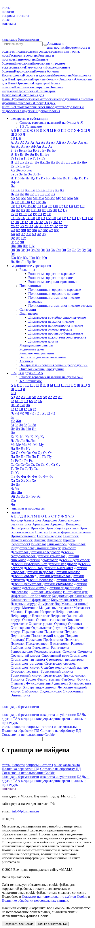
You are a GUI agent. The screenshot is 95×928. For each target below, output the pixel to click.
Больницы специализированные (52, 281)
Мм (41, 198)
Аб (22, 142)
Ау (28, 146)
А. (12, 142)
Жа (13, 170)
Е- (12, 417)
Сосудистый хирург (26, 655)
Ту (50, 222)
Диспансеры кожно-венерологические (57, 337)
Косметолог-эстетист (66, 600)
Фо (34, 230)
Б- (12, 150)
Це (13, 238)
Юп (38, 258)
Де (37, 162)
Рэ (44, 214)
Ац (38, 146)
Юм (25, 258)
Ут (61, 226)
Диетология (23, 63)
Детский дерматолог (42, 560)
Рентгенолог (60, 647)
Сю (90, 218)
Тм (36, 222)
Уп (46, 226)
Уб (13, 226)
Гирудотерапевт (22, 548)
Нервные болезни (45, 79)
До (58, 162)
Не (22, 202)
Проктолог (34, 639)
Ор (61, 206)
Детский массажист (58, 568)
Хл (34, 234)
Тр (46, 222)
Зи (25, 174)
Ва (17, 154)
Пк (33, 210)
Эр (69, 250)
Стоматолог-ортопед (60, 663)
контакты (9, 23)
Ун (41, 226)
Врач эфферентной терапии (70, 532)
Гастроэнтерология (23, 55)
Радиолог (78, 643)
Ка (13, 190)
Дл (53, 162)
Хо (39, 234)
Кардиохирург (63, 596)
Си (32, 218)
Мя (76, 198)
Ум (36, 226)
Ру (35, 214)
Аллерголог (33, 520)
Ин (59, 178)
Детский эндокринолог (64, 588)
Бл (30, 150)
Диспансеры (28, 313)
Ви (32, 154)
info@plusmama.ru (25, 811)
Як (13, 262)
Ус (56, 226)
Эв (18, 250)
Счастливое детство (51, 107)
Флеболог (68, 679)
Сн (53, 218)
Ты (55, 222)
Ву (47, 154)
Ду (68, 162)
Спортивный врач (55, 655)
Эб (13, 250)
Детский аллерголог (44, 552)
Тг (22, 222)
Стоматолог (78, 655)
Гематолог (71, 536)
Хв (18, 234)
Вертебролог (20, 528)
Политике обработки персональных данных (35, 900)
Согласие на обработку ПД (60, 730)
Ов (18, 206)
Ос (66, 206)
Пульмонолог (60, 643)
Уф (66, 226)
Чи (22, 242)
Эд (28, 250)
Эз (32, 250)
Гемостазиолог (22, 540)
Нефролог (58, 616)
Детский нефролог (39, 572)
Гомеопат (69, 548)
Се (28, 218)
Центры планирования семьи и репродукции (53, 365)
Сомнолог (85, 651)
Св (23, 218)
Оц (82, 206)
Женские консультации (36, 353)
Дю (84, 162)
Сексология (25, 103)
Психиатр (72, 639)
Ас (18, 146)
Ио (65, 178)
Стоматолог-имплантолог (65, 659)
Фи (23, 230)
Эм (53, 250)
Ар (13, 146)
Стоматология (25, 107)
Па (13, 210)
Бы (49, 150)
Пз (23, 210)
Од (23, 206)
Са (13, 218)
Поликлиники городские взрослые (54, 289)
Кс (47, 190)
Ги (21, 158)
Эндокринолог (51, 691)
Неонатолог (41, 616)
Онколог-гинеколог (51, 620)
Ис (81, 178)
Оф (76, 206)
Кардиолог (42, 596)
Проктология (27, 91)
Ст (74, 218)
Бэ (54, 150)
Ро (30, 214)
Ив (22, 178)
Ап (86, 142)
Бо (35, 150)
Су (79, 218)
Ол (39, 206)
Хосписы (26, 361)
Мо (47, 198)
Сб (17, 218)
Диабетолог (19, 592)
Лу (37, 194)
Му (58, 198)
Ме (23, 198)
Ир (76, 178)
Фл (29, 230)
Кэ (62, 190)
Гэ (43, 158)
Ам (74, 142)
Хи (28, 234)
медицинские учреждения (41, 719)
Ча (12, 242)
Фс (45, 230)
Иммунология (35, 67)
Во (37, 154)
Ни (27, 202)
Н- (12, 202)
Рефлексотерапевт (48, 651)
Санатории (27, 309)
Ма (18, 198)
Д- (12, 162)
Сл (43, 218)
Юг (19, 258)
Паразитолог (54, 631)
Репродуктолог (22, 651)
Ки (27, 190)
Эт (79, 250)
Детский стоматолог (57, 584)
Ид (33, 178)
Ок (33, 206)
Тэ (60, 222)
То (41, 222)
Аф (33, 146)
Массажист (82, 608)
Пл (38, 210)
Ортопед (60, 624)
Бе (21, 150)
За (12, 174)
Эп (64, 250)
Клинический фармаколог (30, 600)
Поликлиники (30, 285)
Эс (74, 250)
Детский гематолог (50, 556)
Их (18, 182)
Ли (27, 194)
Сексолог (70, 651)
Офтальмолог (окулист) (49, 627)
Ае (43, 142)
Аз (48, 142)
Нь (44, 202)
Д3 (17, 162)
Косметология (12, 75)
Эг (23, 250)
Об (13, 206)
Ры (40, 214)
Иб (17, 178)
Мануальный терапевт (56, 608)
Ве (27, 154)
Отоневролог (20, 627)
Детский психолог (39, 580)
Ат (23, 146)
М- (13, 198)
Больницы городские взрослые (51, 274)
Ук (26, 226)
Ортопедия (24, 83)
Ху (44, 234)
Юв (13, 258)
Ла (17, 194)
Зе (21, 174)
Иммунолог (53, 592)
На (17, 202)
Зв (16, 174)
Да (22, 162)
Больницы (27, 270)
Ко (38, 190)
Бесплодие (17, 51)
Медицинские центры (36, 345)
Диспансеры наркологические (51, 321)
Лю (47, 194)
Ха (13, 234)
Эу (84, 250)
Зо (34, 174)
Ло (32, 194)
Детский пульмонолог (70, 580)
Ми (29, 198)
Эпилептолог (21, 695)
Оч (50, 452)
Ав (27, 142)
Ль (42, 194)
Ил (48, 178)
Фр (40, 230)
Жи (24, 170)
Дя (53, 413)
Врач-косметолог (23, 536)
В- (12, 154)
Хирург (16, 687)
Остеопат (75, 624)
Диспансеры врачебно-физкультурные (57, 317)
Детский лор (33, 568)
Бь (40, 401)
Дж (42, 162)
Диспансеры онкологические (50, 329)
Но (33, 202)
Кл (32, 190)
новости (8, 11)
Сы (84, 218)
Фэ (51, 476)
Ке (22, 190)
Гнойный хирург (48, 548)
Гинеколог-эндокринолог (66, 544)
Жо (29, 170)
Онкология (67, 79)
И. (12, 178)
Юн (32, 258)
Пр (55, 210)
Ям (18, 262)
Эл (48, 250)
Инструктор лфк (75, 592)
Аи (53, 142)
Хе (23, 234)
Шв (19, 246)
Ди (48, 162)
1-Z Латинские (30, 126)
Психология (11, 95)
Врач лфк (38, 528)
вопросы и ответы (15, 15)
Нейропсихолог (67, 612)
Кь (57, 190)
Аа (17, 142)
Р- (12, 214)
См (48, 218)
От (71, 206)
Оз (28, 206)
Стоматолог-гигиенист (28, 659)
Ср (69, 218)
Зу (39, 174)
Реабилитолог (21, 647)
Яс (34, 262)
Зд (21, 425)
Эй (37, 250)
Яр (29, 262)
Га (12, 158)
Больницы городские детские (50, 278)
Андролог (49, 520)
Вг (22, 154)
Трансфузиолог (74, 675)
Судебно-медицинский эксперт (64, 667)
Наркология (23, 79)
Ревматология (44, 99)
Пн (44, 210)
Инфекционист (22, 596)
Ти (31, 222)
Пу (65, 210)
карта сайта (71, 765)
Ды (73, 162)
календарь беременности (20, 39)
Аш (44, 146)
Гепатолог (54, 540)
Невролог (47, 612)
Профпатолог (53, 639)
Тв (17, 222)
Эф (89, 250)
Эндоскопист (73, 691)
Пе (18, 210)
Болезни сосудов (37, 51)
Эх (13, 254)
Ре (21, 214)
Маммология (62, 75)
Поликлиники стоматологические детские (60, 305)
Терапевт (33, 671)
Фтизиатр (18, 683)
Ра (16, 214)
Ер (28, 166)
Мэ (64, 198)
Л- (12, 194)
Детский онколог (67, 572)
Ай (58, 142)
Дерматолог (19, 552)
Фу (56, 230)
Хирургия (26, 111)
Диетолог (36, 592)
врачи (65, 719)
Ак (64, 142)
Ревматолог (41, 647)
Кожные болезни (46, 71)
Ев (13, 166)
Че (17, 242)
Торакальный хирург (26, 675)
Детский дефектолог (74, 560)
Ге (16, 158)
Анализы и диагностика (56, 45)
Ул (31, 226)
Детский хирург (34, 588)
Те (26, 222)
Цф (23, 238)
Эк (43, 250)
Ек (17, 166)
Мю (70, 198)
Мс (52, 198)
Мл (35, 198)
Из (38, 178)
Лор (58, 604)
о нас (6, 19)
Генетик (40, 540)
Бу (44, 150)
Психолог (18, 643)
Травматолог (52, 675)
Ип (70, 178)
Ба (16, 150)
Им (53, 178)
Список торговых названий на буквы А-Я (51, 122)
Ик (43, 178)
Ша (13, 246)
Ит (86, 178)
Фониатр (83, 679)
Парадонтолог (33, 631)
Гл (25, 158)
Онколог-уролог (41, 624)
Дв (27, 162)
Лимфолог (46, 604)
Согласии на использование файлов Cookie (54, 896)
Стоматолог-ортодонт (27, 663)
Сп (64, 218)
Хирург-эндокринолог (40, 687)
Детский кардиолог (62, 564)
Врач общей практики (62, 528)
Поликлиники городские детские (53, 293)
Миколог (17, 612)
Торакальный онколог (57, 671)
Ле (22, 194)
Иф (13, 182)
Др (63, 162)
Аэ (50, 146)
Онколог (28, 620)
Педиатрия (41, 83)
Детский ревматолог (26, 584)
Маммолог (30, 608)
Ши (25, 246)
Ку (52, 190)
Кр (42, 190)
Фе (18, 230)
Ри (25, 214)
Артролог (57, 524)
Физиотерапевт (49, 679)
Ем (22, 166)
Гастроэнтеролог (49, 536)
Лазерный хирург (24, 604)
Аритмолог (40, 524)
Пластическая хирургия (31, 87)
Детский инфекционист (29, 564)
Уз (22, 226)
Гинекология (26, 59)
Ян (23, 262)
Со (59, 218)
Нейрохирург (21, 616)
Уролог (31, 679)
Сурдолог (18, 671)
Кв (17, 190)
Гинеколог (38, 544)
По (49, 210)
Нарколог (32, 612)
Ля (53, 194)
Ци (18, 238)
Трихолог (18, 679)
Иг (28, 178)
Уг (17, 226)
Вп (42, 154)
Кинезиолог (83, 596)
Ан (80, 142)
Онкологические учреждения (41, 369)
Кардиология (24, 71)
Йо (13, 186)
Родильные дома (31, 349)
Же (18, 170)
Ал (69, 142)
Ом (44, 206)
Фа (13, 230)
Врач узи (41, 532)
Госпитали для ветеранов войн (42, 357)
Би (25, 150)
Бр (39, 150)
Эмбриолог (30, 691)
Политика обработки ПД (20, 730)
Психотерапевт (37, 643)
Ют (44, 258)
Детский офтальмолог (53, 576)
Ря (49, 214)
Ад (38, 142)
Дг (32, 162)
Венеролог (74, 524)
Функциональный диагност (47, 683)
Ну (38, 202)
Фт (51, 230)
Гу (39, 158)
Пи (28, 210)
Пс (60, 210)
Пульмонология (22, 99)
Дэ (79, 162)
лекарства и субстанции (58, 715)
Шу (31, 246)
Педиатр (71, 631)
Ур (51, 226)
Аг (32, 142)
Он (50, 206)
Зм (30, 174)
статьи (6, 8)
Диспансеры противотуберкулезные (55, 333)
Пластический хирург (48, 635)
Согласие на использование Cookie (28, 734)
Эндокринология (47, 111)
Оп (55, 206)
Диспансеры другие (43, 341)
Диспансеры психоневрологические (55, 325)
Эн (58, 250)
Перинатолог (20, 635)
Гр (34, 158)
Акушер (17, 520)
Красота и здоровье (37, 75)
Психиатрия (46, 91)
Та (12, 222)
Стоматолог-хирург (25, 667)
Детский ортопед (23, 576)
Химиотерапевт (81, 683)
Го (30, 158)
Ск (38, 218)
